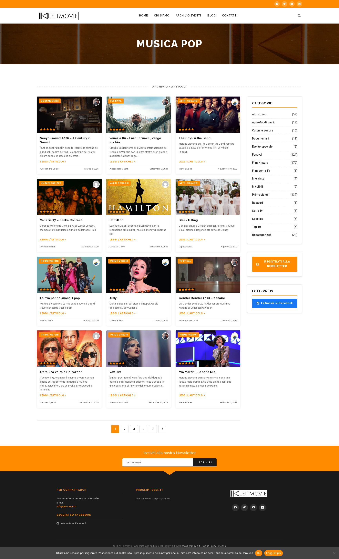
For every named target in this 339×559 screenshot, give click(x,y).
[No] (334, 553)
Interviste (258, 178)
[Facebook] (277, 4)
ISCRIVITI (205, 462)
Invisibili (257, 186)
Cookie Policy (209, 546)
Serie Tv (257, 210)
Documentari (260, 138)
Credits (222, 546)
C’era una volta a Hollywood (61, 372)
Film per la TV (261, 170)
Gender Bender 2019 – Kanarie (202, 298)
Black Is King (188, 220)
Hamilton (116, 220)
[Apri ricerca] (299, 15)
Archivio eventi (188, 15)
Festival (257, 154)
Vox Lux (115, 372)
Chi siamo (161, 15)
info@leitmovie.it (66, 506)
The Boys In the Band (195, 138)
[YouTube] (292, 4)
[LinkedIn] (299, 4)
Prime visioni (260, 194)
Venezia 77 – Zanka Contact (61, 220)
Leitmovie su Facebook (73, 523)
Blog (211, 15)
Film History (260, 162)
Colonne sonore (262, 130)
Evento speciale (262, 146)
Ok (259, 552)
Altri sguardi (260, 114)
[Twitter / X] (284, 4)
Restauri (257, 202)
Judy (113, 298)
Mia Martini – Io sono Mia (197, 372)
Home (143, 15)
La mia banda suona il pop (60, 298)
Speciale (257, 218)
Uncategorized (262, 234)
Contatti (230, 15)
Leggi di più (273, 552)
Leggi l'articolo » (53, 161)
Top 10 (256, 226)
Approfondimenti (263, 122)
